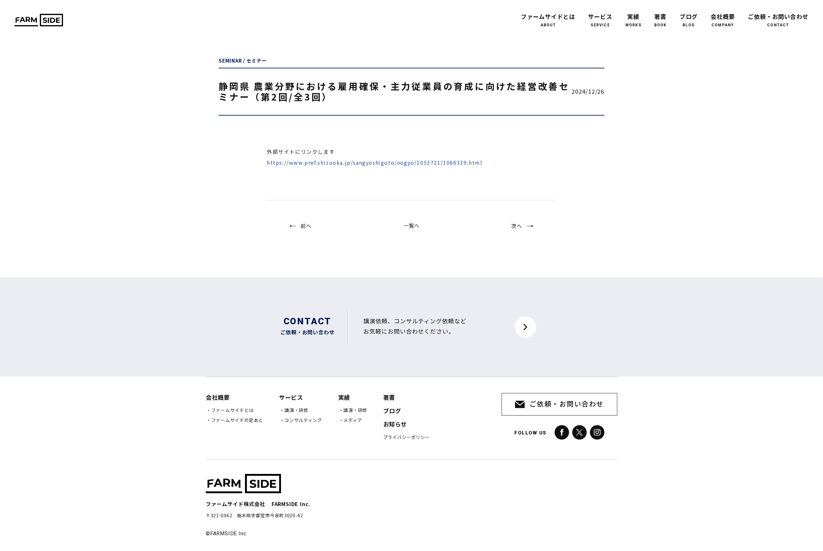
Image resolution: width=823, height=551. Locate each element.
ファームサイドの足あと (237, 420)
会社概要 (722, 20)
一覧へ (411, 225)
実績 (633, 20)
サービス (600, 20)
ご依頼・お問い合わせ (778, 20)
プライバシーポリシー (406, 437)
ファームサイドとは (548, 20)
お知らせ (395, 424)
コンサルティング (303, 420)
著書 (660, 20)
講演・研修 (296, 410)
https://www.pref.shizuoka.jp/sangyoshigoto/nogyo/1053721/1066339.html (374, 162)
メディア (352, 420)
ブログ (689, 20)
